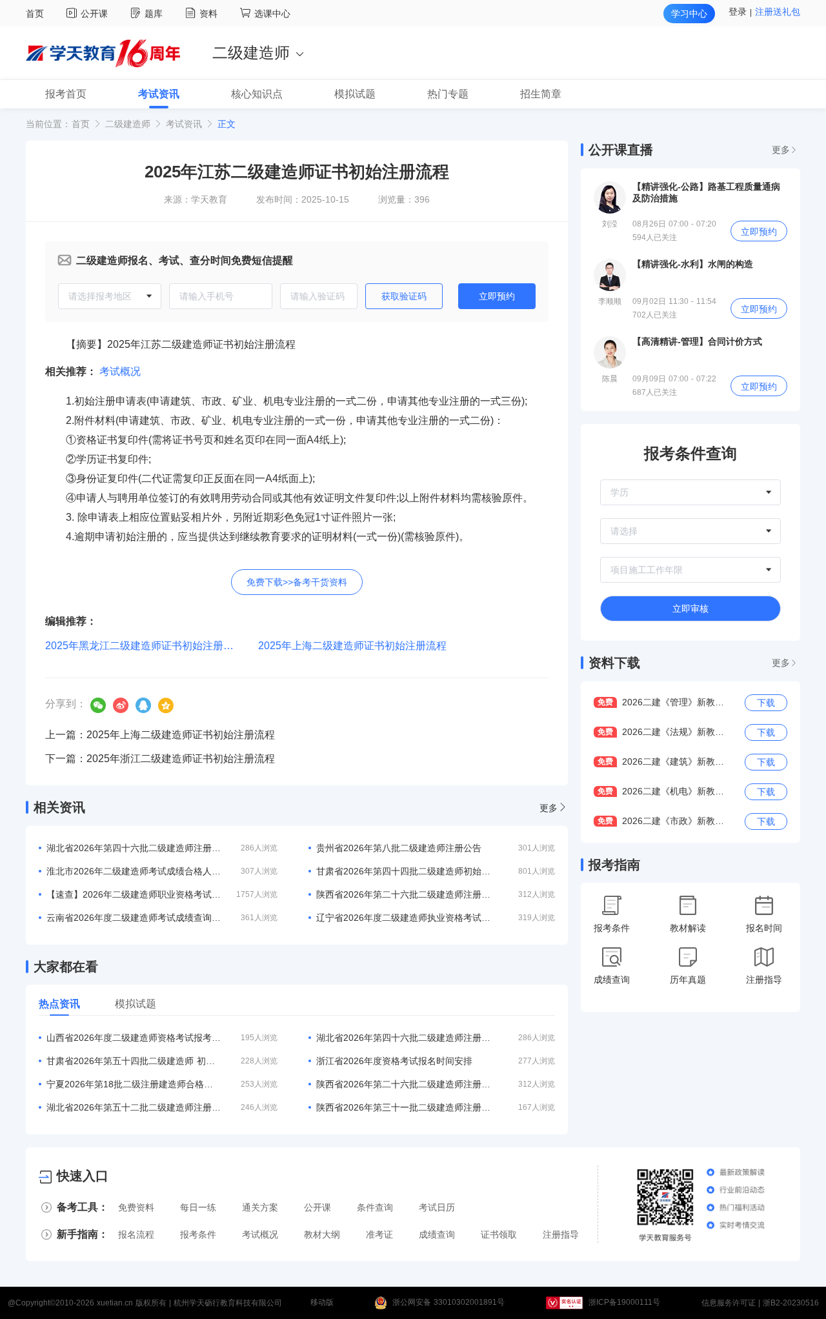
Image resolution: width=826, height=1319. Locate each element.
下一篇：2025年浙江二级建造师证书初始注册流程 (160, 758)
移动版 (322, 1302)
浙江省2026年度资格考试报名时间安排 (394, 1061)
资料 (210, 13)
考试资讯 (184, 124)
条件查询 (375, 1207)
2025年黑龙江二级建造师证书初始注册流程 (144, 645)
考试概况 (120, 371)
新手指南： (82, 1234)
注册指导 (561, 1234)
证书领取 (499, 1234)
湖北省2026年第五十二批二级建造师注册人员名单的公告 (133, 1107)
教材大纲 (322, 1234)
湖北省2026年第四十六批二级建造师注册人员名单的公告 (403, 1037)
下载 (766, 703)
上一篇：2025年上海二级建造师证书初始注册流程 (160, 734)
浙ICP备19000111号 (624, 1302)
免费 (605, 702)
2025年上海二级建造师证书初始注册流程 (352, 645)
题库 (155, 13)
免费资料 (136, 1207)
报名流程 (136, 1234)
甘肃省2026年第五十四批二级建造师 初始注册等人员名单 (133, 1061)
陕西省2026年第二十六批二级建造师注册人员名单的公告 (403, 1084)
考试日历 (437, 1207)
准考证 (379, 1234)
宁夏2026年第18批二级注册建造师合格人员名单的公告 (133, 1084)
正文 (226, 124)
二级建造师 (127, 124)
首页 (35, 13)
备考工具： (82, 1207)
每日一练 (198, 1207)
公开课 (96, 13)
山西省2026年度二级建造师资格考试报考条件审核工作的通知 (133, 1037)
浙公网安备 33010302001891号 (448, 1302)
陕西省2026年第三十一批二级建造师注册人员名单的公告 (403, 1107)
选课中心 (272, 13)
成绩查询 (437, 1234)
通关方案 (260, 1207)
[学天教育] (103, 52)
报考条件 (198, 1234)
